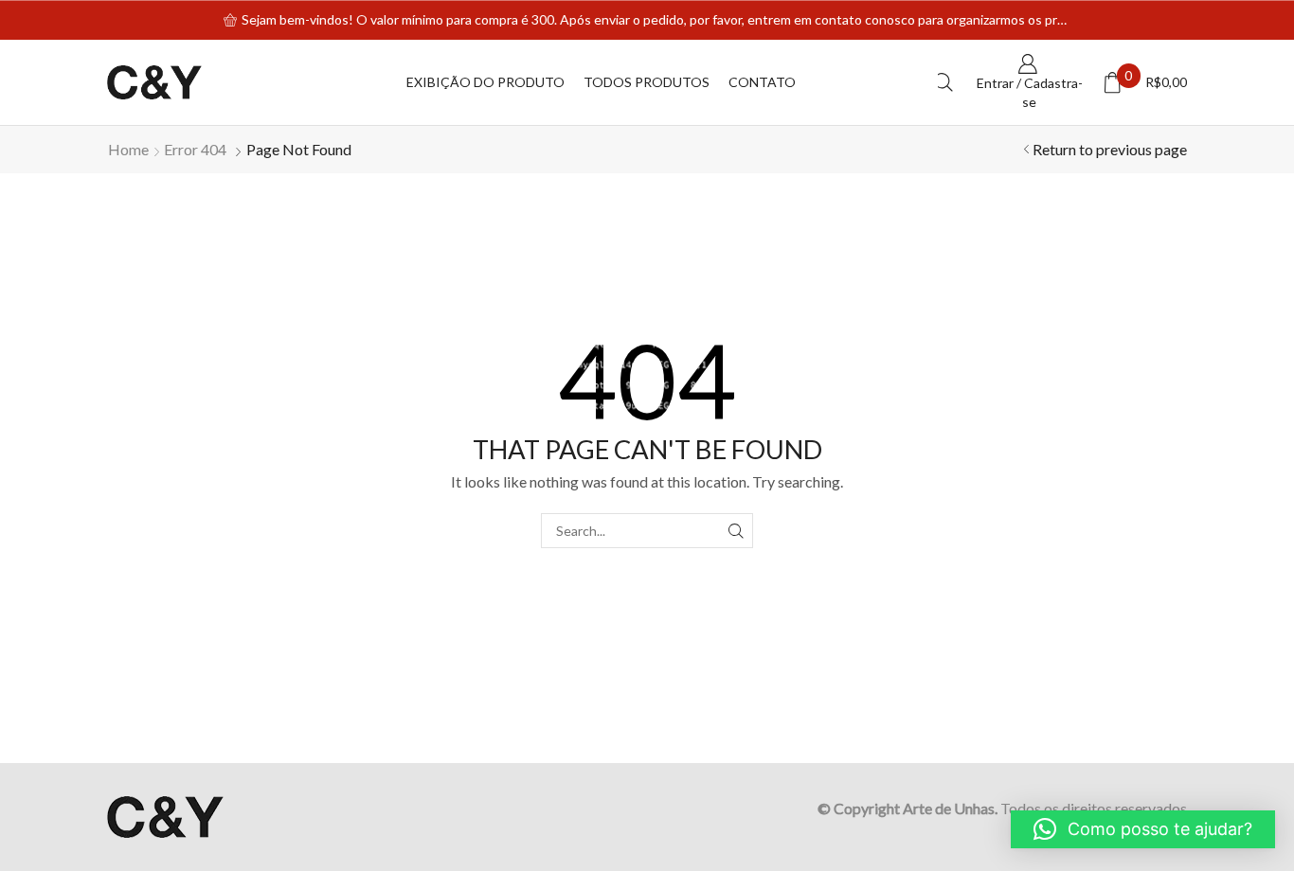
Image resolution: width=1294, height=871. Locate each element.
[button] (1143, 829)
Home (128, 149)
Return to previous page (1110, 149)
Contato (762, 82)
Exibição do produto (485, 82)
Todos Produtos (647, 82)
